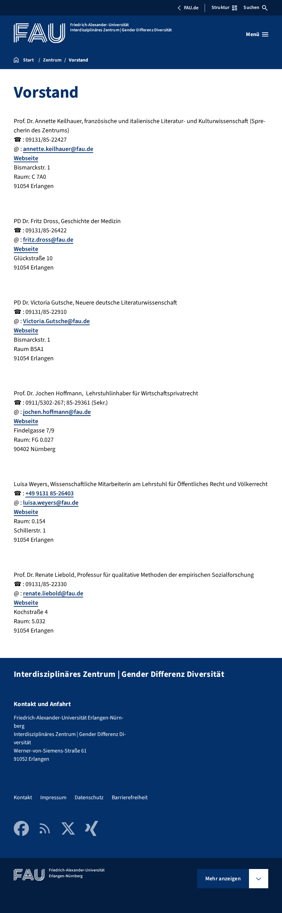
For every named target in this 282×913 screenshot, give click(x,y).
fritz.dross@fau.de (48, 239)
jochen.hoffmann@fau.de (57, 412)
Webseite (26, 158)
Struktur (220, 7)
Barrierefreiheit (130, 797)
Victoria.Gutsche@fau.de (56, 321)
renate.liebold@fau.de (53, 593)
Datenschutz (89, 797)
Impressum (53, 797)
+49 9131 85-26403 (49, 493)
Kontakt (23, 797)
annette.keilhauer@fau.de (58, 149)
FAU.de (191, 7)
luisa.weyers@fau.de (50, 502)
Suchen (251, 7)
